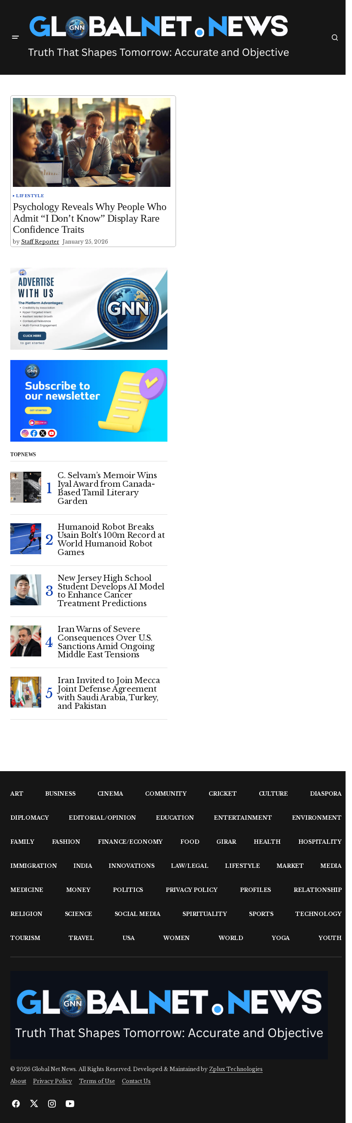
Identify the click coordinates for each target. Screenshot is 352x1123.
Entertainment (243, 818)
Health (267, 842)
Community (166, 793)
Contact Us (136, 1081)
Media (331, 866)
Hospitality (320, 842)
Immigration (33, 866)
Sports (261, 914)
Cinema (110, 793)
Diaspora (326, 793)
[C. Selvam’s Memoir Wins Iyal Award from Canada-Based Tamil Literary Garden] (25, 487)
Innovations (131, 866)
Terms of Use (97, 1081)
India (82, 866)
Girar (226, 842)
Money (78, 890)
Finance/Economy (130, 842)
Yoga (281, 938)
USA (128, 938)
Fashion (66, 842)
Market (290, 866)
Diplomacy (29, 818)
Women (176, 938)
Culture (273, 793)
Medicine (26, 890)
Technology (318, 914)
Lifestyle (30, 196)
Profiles (255, 890)
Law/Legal (190, 866)
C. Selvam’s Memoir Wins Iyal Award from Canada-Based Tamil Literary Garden (107, 489)
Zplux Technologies (236, 1069)
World (230, 938)
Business (60, 793)
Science (78, 914)
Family (22, 842)
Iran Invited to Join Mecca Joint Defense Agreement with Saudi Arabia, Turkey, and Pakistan (109, 694)
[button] (15, 37)
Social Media (138, 914)
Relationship (318, 890)
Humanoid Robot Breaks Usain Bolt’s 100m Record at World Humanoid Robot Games (111, 540)
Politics (128, 890)
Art (16, 793)
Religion (26, 914)
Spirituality (204, 914)
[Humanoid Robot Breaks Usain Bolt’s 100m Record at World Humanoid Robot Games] (25, 538)
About (18, 1081)
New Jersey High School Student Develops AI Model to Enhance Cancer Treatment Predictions (111, 591)
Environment (317, 818)
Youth (330, 938)
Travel (81, 938)
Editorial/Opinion (102, 818)
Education (175, 818)
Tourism (25, 938)
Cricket (223, 793)
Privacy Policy (192, 890)
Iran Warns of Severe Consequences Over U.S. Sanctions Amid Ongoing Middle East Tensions (106, 642)
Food (189, 842)
